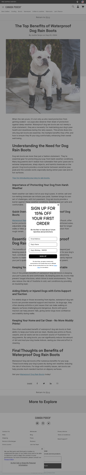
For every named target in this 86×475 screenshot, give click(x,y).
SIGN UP (43, 256)
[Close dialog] (58, 204)
